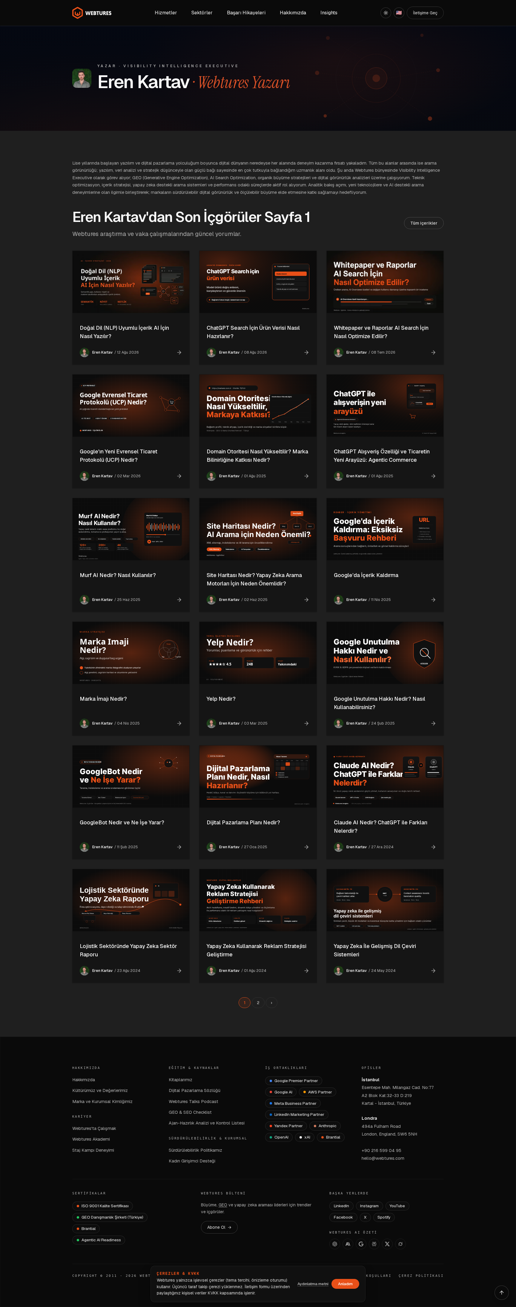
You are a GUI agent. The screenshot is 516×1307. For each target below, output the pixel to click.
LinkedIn (341, 1205)
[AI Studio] (361, 1244)
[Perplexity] (374, 1244)
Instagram (369, 1205)
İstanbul (370, 1079)
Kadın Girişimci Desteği (192, 1161)
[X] (387, 1244)
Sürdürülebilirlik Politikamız (195, 1150)
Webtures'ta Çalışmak (94, 1128)
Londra (369, 1118)
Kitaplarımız (180, 1079)
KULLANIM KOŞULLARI (366, 1276)
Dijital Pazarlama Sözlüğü (194, 1090)
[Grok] (400, 1244)
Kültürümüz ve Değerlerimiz (100, 1090)
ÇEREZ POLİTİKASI (421, 1276)
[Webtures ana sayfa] (92, 13)
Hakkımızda (83, 1079)
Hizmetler (166, 13)
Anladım (345, 1283)
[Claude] (348, 1244)
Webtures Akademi (91, 1139)
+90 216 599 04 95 (381, 1150)
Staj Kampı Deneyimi (93, 1150)
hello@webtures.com (383, 1158)
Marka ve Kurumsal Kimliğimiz (102, 1101)
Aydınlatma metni (312, 1284)
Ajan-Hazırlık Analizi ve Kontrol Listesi (207, 1123)
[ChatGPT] (334, 1244)
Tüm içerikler (423, 223)
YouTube (397, 1205)
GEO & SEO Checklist (190, 1112)
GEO (223, 1205)
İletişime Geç (425, 13)
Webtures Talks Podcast (193, 1101)
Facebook (343, 1217)
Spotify (383, 1217)
